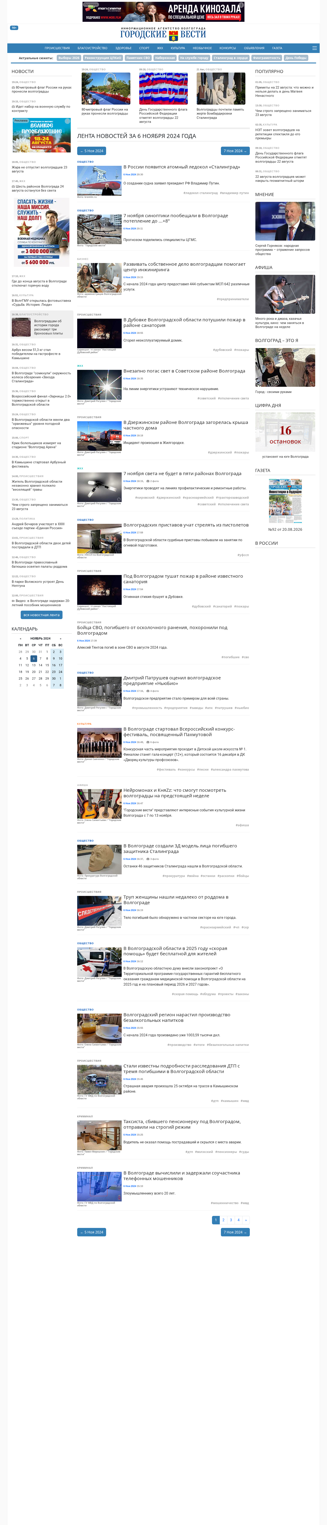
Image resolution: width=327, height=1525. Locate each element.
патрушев (224, 708)
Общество (85, 161)
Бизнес (83, 259)
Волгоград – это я (276, 340)
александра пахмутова (231, 770)
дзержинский (221, 452)
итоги (200, 1045)
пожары (242, 350)
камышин (230, 1101)
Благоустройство (92, 48)
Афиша (82, 785)
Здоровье (123, 48)
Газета (277, 48)
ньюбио (243, 708)
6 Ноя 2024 (129, 174)
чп (237, 927)
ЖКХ (160, 48)
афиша (243, 825)
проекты (226, 994)
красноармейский (199, 498)
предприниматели (234, 299)
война (194, 876)
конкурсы (187, 770)
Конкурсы (228, 48)
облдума (209, 994)
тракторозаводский (233, 498)
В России (266, 543)
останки (209, 876)
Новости (23, 71)
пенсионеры (227, 1152)
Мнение (264, 194)
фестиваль (167, 770)
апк (210, 708)
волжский (205, 1152)
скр (246, 927)
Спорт (144, 48)
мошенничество (225, 1203)
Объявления (254, 48)
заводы (197, 708)
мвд (246, 1101)
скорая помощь (186, 994)
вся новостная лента (42, 614)
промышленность (148, 708)
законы (243, 994)
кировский (146, 498)
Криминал (85, 1116)
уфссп (244, 555)
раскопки (227, 876)
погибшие (232, 657)
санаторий (223, 606)
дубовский (223, 350)
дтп (216, 1101)
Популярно (269, 71)
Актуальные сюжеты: (36, 58)
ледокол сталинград (202, 193)
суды (245, 1152)
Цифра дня (268, 405)
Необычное (202, 48)
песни (204, 770)
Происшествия (57, 48)
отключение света (234, 398)
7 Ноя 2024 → (235, 150)
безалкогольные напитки (229, 1045)
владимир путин (235, 193)
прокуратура (175, 876)
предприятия (177, 708)
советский (208, 398)
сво (246, 657)
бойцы (244, 876)
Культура (178, 48)
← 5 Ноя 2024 (91, 150)
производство (180, 1045)
